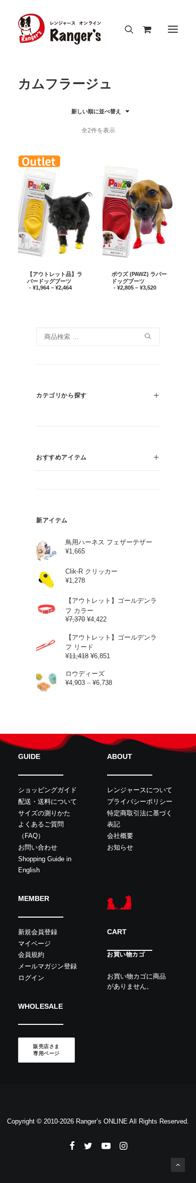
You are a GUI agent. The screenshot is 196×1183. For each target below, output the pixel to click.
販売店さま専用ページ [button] (46, 1050)
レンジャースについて (139, 790)
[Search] (125, 29)
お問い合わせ (37, 847)
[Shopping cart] (142, 29)
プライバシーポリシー (139, 801)
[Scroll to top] (178, 1164)
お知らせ (120, 847)
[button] (173, 29)
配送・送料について (47, 801)
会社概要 (120, 836)
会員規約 (31, 954)
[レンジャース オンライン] (59, 29)
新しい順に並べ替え (96, 111)
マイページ (34, 943)
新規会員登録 (37, 932)
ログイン (31, 978)
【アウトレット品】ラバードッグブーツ (54, 280)
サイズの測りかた (44, 813)
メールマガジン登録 (47, 966)
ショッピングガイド (47, 790)
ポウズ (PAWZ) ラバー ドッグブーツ (139, 280)
